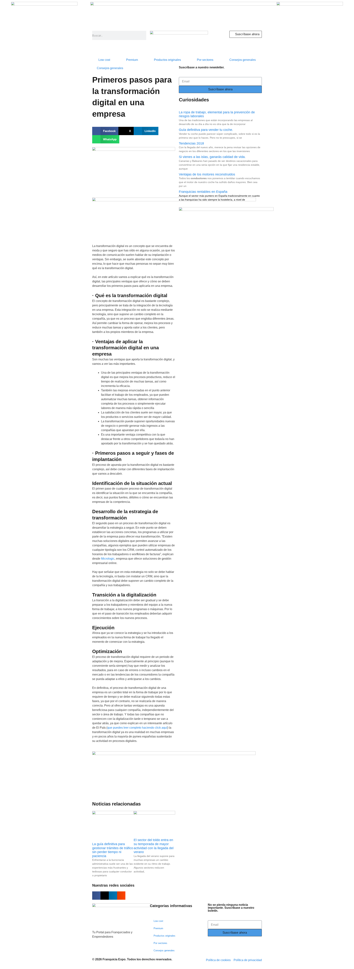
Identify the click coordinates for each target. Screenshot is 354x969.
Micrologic (107, 558)
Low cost (104, 59)
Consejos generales (242, 59)
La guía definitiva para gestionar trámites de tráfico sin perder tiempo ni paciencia (112, 850)
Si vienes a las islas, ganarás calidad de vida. (212, 157)
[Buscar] (143, 35)
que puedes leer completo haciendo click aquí (137, 727)
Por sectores (205, 59)
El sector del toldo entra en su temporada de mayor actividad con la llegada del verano (153, 846)
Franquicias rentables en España (203, 192)
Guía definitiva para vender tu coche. (206, 130)
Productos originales (167, 59)
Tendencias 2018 (191, 143)
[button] (105, 131)
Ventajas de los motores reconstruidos (207, 174)
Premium (132, 59)
